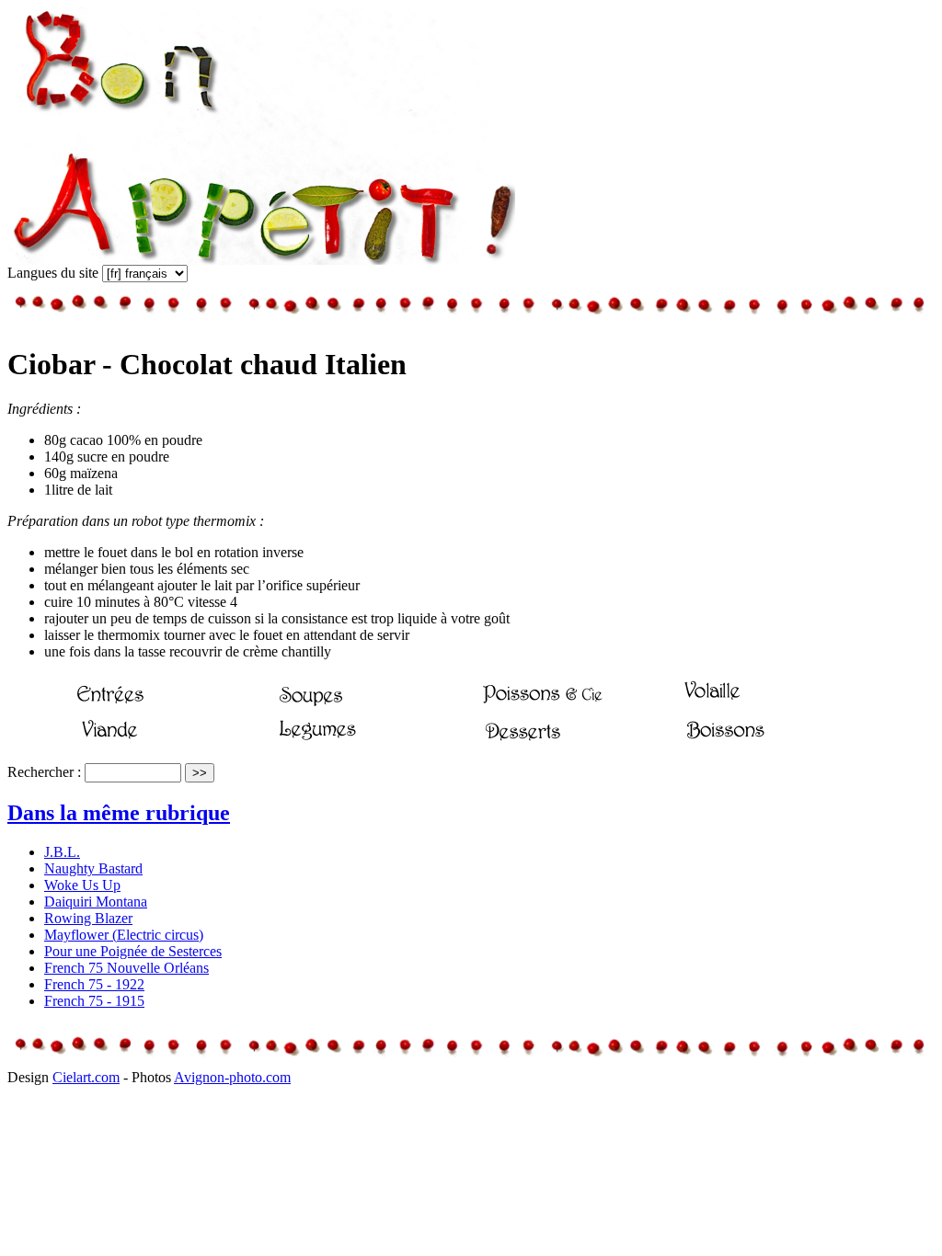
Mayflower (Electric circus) (123, 934)
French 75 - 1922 (94, 984)
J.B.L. (62, 852)
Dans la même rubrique (118, 813)
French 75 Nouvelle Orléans (126, 968)
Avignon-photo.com (232, 1077)
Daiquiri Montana (95, 901)
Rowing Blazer (88, 918)
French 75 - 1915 (94, 1001)
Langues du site (52, 272)
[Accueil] (261, 260)
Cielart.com (86, 1077)
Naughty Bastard (93, 868)
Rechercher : (44, 772)
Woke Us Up (82, 885)
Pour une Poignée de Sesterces (133, 951)
